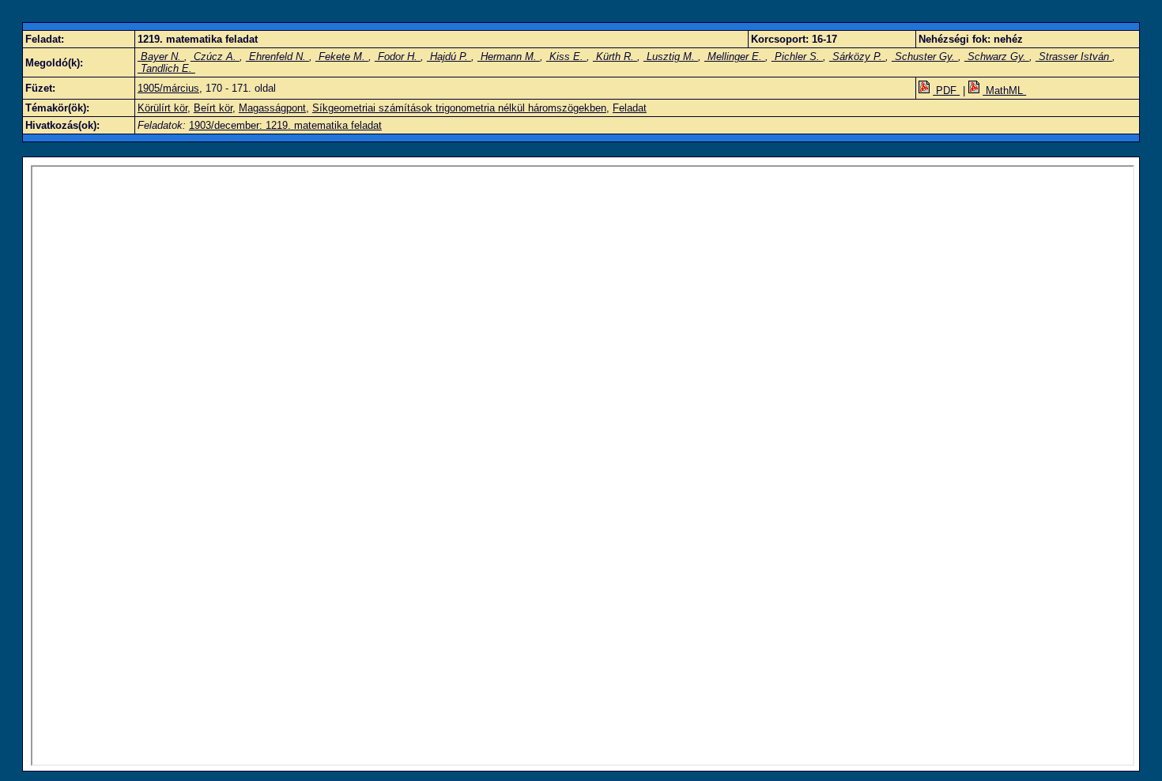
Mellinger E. (734, 56)
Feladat (630, 108)
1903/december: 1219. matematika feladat (285, 125)
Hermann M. (508, 56)
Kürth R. (615, 56)
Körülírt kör (162, 108)
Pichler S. (797, 56)
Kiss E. (566, 56)
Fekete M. (341, 56)
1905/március (168, 88)
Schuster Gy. (925, 56)
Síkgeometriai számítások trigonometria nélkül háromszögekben (459, 108)
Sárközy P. (857, 56)
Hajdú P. (449, 56)
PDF (946, 90)
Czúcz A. (215, 56)
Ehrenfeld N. (277, 56)
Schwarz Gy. (996, 56)
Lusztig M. (670, 56)
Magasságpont (272, 108)
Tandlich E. (166, 68)
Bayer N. (161, 56)
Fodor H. (398, 56)
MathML (1004, 90)
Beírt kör (213, 108)
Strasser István (1074, 56)
